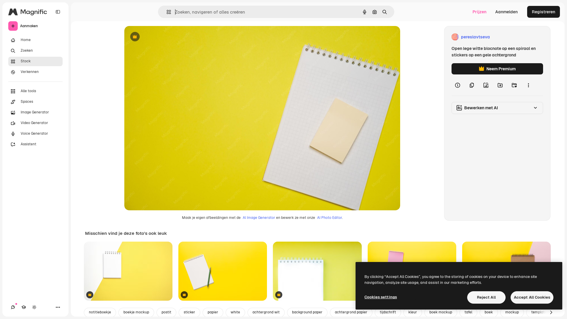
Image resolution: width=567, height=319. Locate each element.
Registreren (543, 11)
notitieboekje (100, 312)
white (235, 312)
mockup (512, 312)
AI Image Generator (259, 217)
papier (213, 312)
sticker (189, 312)
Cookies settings (380, 297)
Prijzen (479, 11)
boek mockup (440, 312)
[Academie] (23, 307)
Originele (163, 37)
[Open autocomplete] (166, 12)
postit (166, 312)
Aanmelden (506, 11)
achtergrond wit (266, 312)
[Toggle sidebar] (58, 12)
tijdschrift (388, 312)
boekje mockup (136, 312)
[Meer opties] (528, 85)
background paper (307, 312)
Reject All (486, 297)
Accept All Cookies (532, 297)
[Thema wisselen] (34, 307)
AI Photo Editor (329, 217)
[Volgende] (551, 312)
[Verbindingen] (13, 307)
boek (489, 312)
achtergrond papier (351, 312)
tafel (468, 312)
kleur (412, 312)
